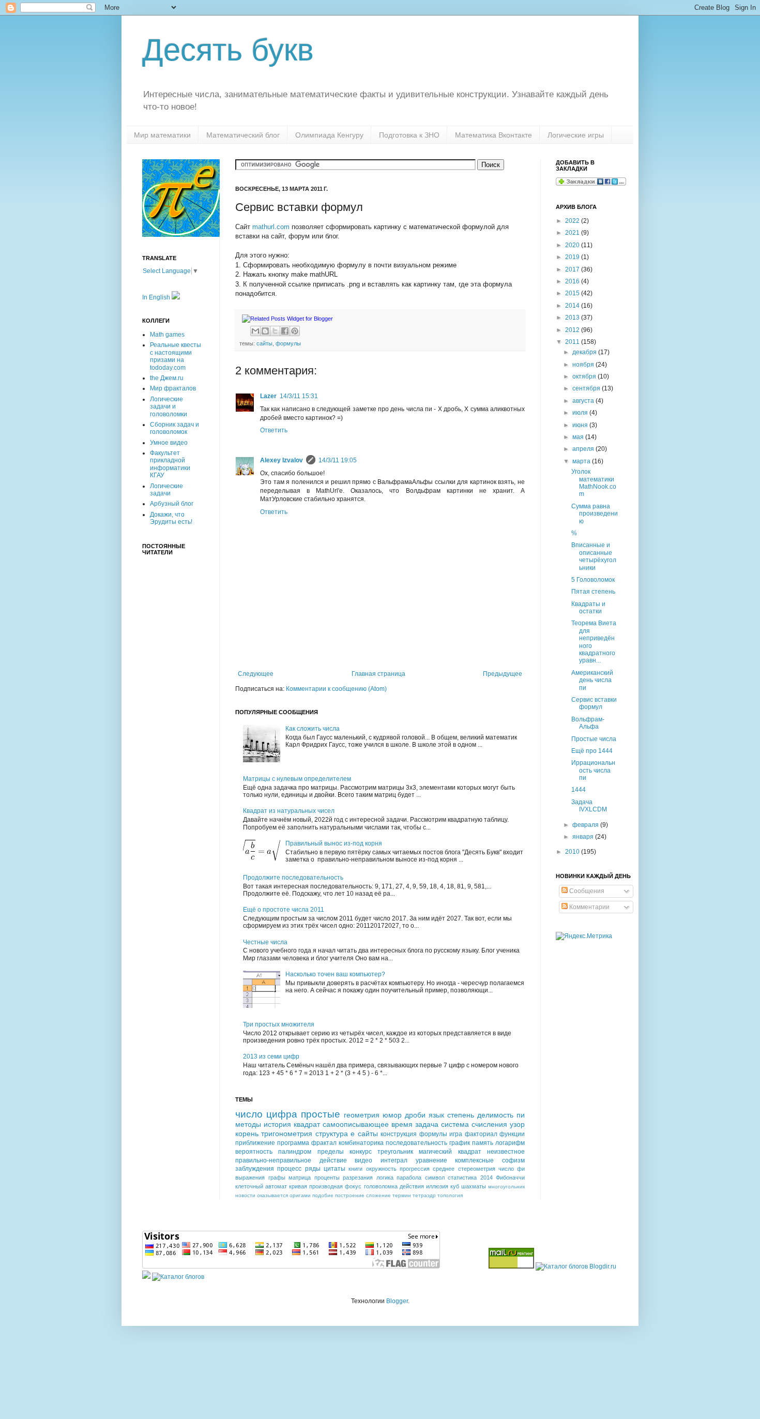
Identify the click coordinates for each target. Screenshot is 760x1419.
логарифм (510, 1142)
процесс (289, 1168)
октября (585, 376)
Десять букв (228, 50)
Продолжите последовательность (293, 877)
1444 (578, 789)
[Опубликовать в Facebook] (285, 331)
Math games (167, 334)
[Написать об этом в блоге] (265, 331)
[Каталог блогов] (146, 1276)
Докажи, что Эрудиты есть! (171, 518)
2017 (573, 269)
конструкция (399, 1134)
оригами (300, 1195)
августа (584, 400)
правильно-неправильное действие (291, 1160)
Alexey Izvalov (281, 460)
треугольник (395, 1151)
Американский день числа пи (592, 680)
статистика (462, 1177)
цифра (281, 1114)
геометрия (361, 1115)
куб (454, 1186)
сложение (378, 1195)
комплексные (474, 1160)
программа (293, 1142)
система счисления (474, 1124)
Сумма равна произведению (594, 514)
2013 (573, 317)
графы (276, 1177)
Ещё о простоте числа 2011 (283, 909)
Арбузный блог (171, 503)
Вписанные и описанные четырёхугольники (593, 556)
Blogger (397, 1301)
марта (582, 461)
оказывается (272, 1195)
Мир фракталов (173, 388)
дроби (415, 1115)
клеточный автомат (261, 1186)
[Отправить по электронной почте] (255, 331)
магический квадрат (450, 1151)
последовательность (416, 1142)
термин (401, 1195)
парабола (409, 1177)
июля (580, 412)
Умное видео (169, 442)
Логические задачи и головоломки (168, 407)
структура (331, 1133)
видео (363, 1160)
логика (384, 1177)
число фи (511, 1169)
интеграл (394, 1160)
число (249, 1114)
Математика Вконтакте (493, 135)
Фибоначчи (510, 1177)
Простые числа (593, 739)
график (459, 1142)
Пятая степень (593, 591)
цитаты (334, 1168)
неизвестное (506, 1151)
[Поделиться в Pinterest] (295, 331)
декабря (585, 352)
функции (512, 1134)
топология (450, 1195)
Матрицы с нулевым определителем (297, 778)
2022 (573, 220)
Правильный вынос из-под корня (333, 843)
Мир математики (162, 135)
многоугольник (506, 1186)
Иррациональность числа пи (593, 770)
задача (426, 1124)
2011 (573, 341)
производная (326, 1186)
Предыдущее (502, 673)
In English (157, 297)
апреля (584, 448)
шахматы (473, 1186)
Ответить (273, 430)
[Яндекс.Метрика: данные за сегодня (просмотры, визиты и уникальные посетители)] (584, 936)
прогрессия (415, 1169)
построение (349, 1195)
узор (517, 1124)
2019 (573, 257)
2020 (573, 245)
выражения (250, 1177)
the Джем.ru (167, 378)
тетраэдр (424, 1195)
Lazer (268, 396)
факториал (481, 1134)
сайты (264, 343)
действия (412, 1186)
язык (436, 1115)
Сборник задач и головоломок (174, 428)
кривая (298, 1186)
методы (248, 1124)
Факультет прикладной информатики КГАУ (170, 464)
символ (435, 1177)
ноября (584, 364)
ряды (313, 1168)
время (402, 1124)
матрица (299, 1177)
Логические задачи (166, 489)
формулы (288, 343)
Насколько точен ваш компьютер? (335, 974)
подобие (322, 1195)
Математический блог (243, 135)
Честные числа (265, 942)
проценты (327, 1177)
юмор (392, 1115)
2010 (573, 851)
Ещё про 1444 (592, 750)
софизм (513, 1160)
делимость (495, 1115)
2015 (573, 293)
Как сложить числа (312, 728)
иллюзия (437, 1186)
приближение (255, 1142)
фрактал (324, 1142)
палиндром (294, 1151)
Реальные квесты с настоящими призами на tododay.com (175, 356)
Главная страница (378, 673)
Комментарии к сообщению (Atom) (336, 688)
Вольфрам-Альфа (587, 723)
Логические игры (576, 135)
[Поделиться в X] (275, 331)
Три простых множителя (278, 1024)
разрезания (358, 1177)
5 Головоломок (593, 579)
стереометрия (476, 1169)
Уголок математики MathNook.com (593, 482)
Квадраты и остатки (588, 607)
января (583, 836)
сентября (587, 388)
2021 (573, 232)
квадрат (307, 1124)
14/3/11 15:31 (299, 396)
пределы (330, 1151)
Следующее (255, 673)
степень (460, 1115)
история (277, 1124)
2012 (573, 330)
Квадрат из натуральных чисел (289, 810)
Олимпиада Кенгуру (329, 135)
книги (355, 1169)
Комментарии (589, 907)
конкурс (360, 1151)
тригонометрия (286, 1133)
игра (455, 1134)
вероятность (253, 1151)
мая (578, 437)
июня (580, 425)
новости (245, 1195)
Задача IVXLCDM (589, 805)
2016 (573, 281)
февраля (586, 824)
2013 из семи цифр (271, 1056)
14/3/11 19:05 (337, 460)
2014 (486, 1177)
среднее (443, 1169)
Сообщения (586, 891)
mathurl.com (271, 227)
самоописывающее (356, 1124)
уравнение (431, 1160)
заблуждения (254, 1168)
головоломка (381, 1186)
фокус (353, 1186)
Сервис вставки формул (594, 703)
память (482, 1142)
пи (520, 1115)
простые (320, 1114)
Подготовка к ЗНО (409, 135)
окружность (381, 1169)
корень (247, 1133)
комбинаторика (361, 1142)
